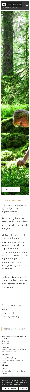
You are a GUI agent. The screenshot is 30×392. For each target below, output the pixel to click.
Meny (26, 5)
